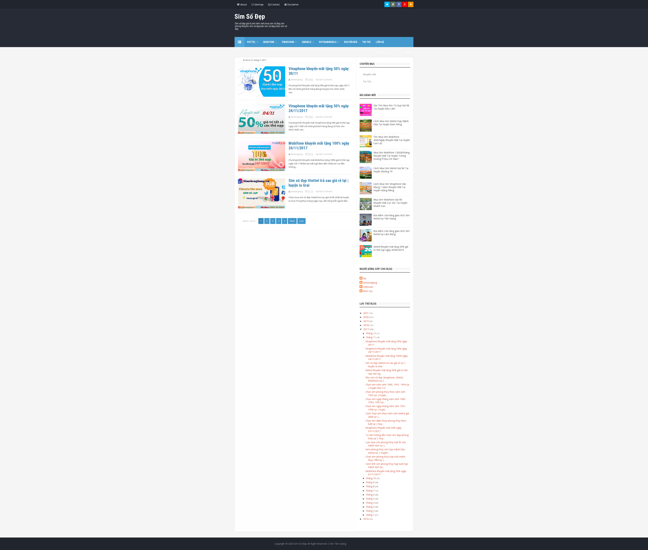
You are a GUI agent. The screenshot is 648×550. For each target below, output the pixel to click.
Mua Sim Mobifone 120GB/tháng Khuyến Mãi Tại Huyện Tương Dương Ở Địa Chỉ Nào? (391, 155)
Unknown (368, 286)
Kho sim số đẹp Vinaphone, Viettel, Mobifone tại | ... (384, 379)
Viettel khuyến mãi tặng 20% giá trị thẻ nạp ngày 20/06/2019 (390, 248)
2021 (366, 313)
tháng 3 (370, 506)
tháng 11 (371, 337)
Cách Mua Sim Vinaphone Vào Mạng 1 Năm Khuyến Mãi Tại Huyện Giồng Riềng (389, 187)
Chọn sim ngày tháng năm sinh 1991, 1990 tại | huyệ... (386, 408)
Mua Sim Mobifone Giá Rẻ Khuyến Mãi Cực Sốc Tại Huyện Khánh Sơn (390, 203)
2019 (366, 321)
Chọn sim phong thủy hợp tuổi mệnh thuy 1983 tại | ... (385, 458)
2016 (366, 518)
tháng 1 (370, 514)
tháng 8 (370, 486)
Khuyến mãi (369, 74)
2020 (366, 317)
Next (292, 220)
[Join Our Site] (410, 4)
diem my (367, 291)
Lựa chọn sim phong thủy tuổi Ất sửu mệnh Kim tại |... (386, 444)
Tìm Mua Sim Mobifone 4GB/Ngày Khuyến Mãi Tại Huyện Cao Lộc (391, 140)
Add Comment (325, 79)
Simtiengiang (370, 282)
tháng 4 (370, 502)
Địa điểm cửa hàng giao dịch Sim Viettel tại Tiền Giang (391, 217)
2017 (366, 329)
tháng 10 (371, 478)
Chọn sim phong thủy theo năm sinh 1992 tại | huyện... (385, 393)
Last (301, 220)
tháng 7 (370, 490)
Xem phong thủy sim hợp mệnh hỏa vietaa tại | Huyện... (385, 451)
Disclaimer (293, 4)
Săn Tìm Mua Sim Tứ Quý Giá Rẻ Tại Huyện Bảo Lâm (391, 107)
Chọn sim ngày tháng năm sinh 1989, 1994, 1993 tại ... (386, 400)
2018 (366, 325)
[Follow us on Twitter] (387, 4)
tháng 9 (370, 482)
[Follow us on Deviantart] (393, 4)
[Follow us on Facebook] (399, 4)
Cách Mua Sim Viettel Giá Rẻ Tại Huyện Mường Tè (390, 170)
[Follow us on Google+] (405, 4)
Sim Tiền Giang (338, 543)
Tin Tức (367, 81)
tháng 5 (370, 498)
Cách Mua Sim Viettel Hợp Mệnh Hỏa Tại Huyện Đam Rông (391, 122)
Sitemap (258, 4)
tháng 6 (370, 494)
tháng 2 (370, 510)
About (243, 4)
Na (364, 278)
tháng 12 (371, 333)
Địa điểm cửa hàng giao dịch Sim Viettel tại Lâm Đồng (391, 232)
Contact (275, 4)
